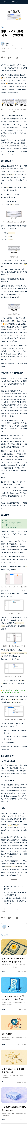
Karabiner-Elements (7, 49)
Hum (7, 43)
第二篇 (10, 824)
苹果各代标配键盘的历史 (10, 68)
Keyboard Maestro (20, 49)
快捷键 (3, 51)
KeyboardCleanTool (8, 441)
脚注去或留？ (7, 1034)
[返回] (2, 2)
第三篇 (16, 824)
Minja (3, 971)
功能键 (13, 201)
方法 (2, 27)
